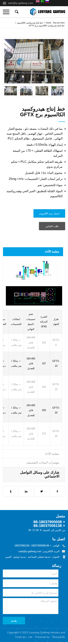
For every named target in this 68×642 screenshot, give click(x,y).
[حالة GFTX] (34, 61)
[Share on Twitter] (41, 491)
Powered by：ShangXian (50, 636)
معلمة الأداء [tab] (52, 251)
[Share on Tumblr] (10, 491)
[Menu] (7, 11)
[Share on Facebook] (57, 491)
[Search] (16, 11)
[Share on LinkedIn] (26, 491)
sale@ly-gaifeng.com (20, 3)
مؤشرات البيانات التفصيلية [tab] (42, 462)
